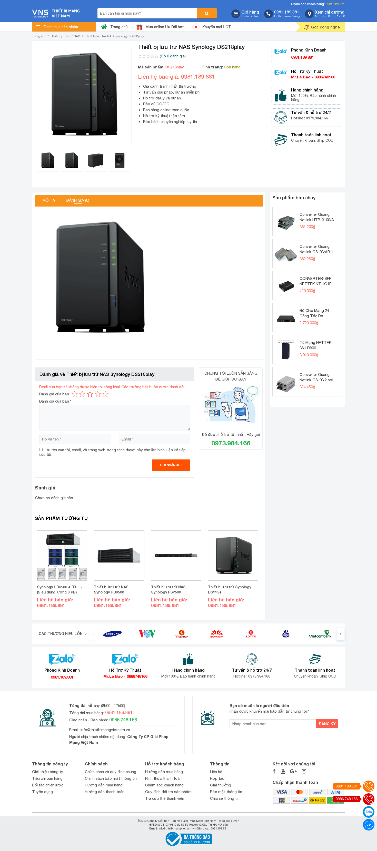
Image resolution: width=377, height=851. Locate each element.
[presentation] (93, 633)
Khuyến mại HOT (216, 27)
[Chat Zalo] (368, 812)
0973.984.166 (230, 443)
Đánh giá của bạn (54, 394)
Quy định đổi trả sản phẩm (168, 792)
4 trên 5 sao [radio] (98, 394)
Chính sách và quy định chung (110, 772)
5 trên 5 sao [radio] (105, 394)
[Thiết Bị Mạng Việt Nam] (56, 13)
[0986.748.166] (368, 799)
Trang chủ (118, 27)
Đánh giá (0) (77, 200)
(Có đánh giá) (173, 56)
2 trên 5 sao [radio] (82, 394)
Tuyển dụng (42, 792)
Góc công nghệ (325, 27)
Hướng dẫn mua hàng (104, 785)
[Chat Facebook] (368, 825)
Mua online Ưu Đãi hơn (164, 27)
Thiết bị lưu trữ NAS (66, 36)
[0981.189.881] (368, 786)
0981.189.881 (335, 4)
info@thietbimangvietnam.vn (105, 729)
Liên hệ (216, 772)
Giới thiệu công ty (47, 772)
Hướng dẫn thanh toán (104, 792)
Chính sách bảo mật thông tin (111, 778)
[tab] (48, 201)
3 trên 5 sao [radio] (90, 394)
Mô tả (49, 200)
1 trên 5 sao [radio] (75, 394)
